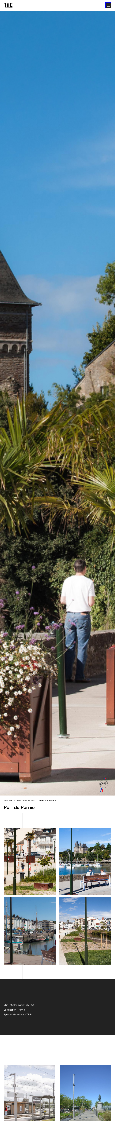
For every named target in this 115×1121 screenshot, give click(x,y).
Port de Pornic (47, 800)
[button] (108, 5)
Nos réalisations (26, 800)
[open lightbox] (30, 861)
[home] (8, 5)
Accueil (8, 800)
